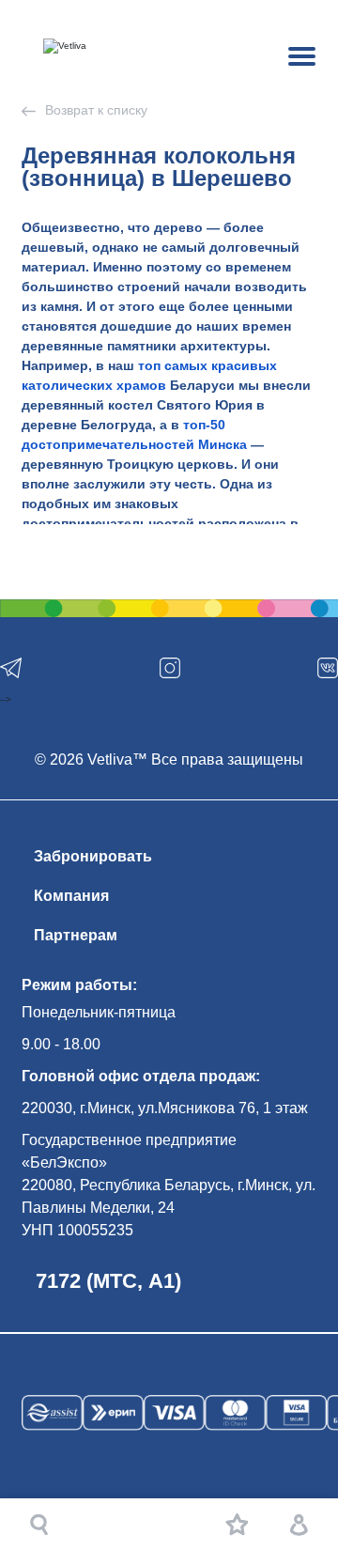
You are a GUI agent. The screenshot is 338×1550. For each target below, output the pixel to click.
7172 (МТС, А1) (108, 1281)
